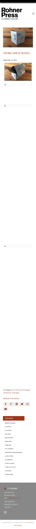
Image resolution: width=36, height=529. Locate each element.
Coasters (8, 427)
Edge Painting (9, 438)
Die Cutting (16, 390)
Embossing (8, 441)
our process (9, 501)
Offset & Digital (10, 463)
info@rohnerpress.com (13, 498)
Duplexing (8, 434)
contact (7, 507)
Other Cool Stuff (10, 467)
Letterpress (7, 393)
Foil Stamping (25, 390)
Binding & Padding (10, 423)
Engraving (8, 445)
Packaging (15, 393)
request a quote (11, 504)
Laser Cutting (9, 456)
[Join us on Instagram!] (5, 512)
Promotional (9, 474)
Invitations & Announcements (13, 452)
